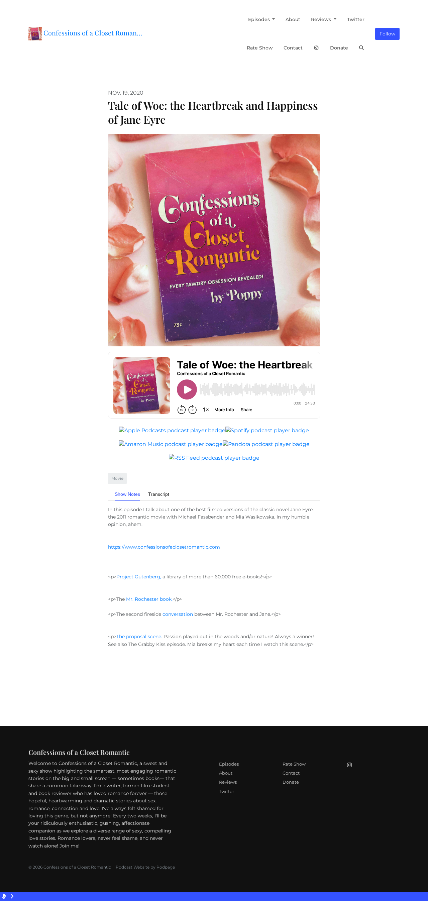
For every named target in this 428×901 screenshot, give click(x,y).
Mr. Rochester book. (149, 599)
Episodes (259, 19)
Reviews (321, 19)
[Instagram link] (316, 48)
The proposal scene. (140, 637)
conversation (178, 614)
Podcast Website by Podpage (145, 867)
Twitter (355, 19)
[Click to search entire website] (361, 48)
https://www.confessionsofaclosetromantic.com (164, 547)
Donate (339, 48)
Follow (387, 34)
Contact (293, 48)
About (293, 19)
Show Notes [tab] (127, 494)
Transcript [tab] (158, 494)
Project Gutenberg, (139, 577)
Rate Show (260, 48)
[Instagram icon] (349, 765)
